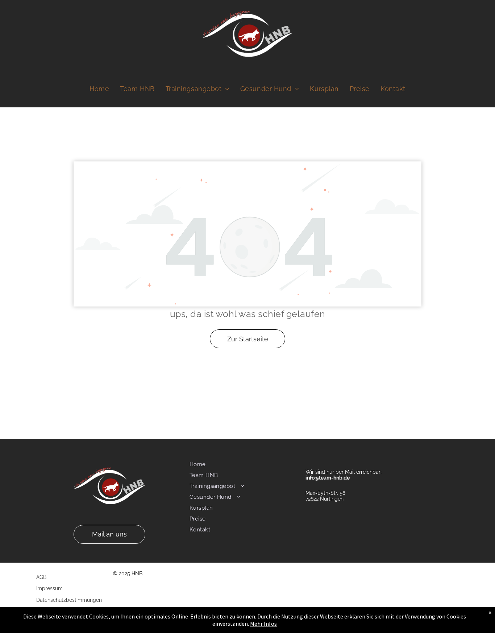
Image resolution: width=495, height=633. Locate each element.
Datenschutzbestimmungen (69, 600)
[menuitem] (99, 89)
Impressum (49, 588)
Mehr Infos (263, 623)
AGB (41, 577)
